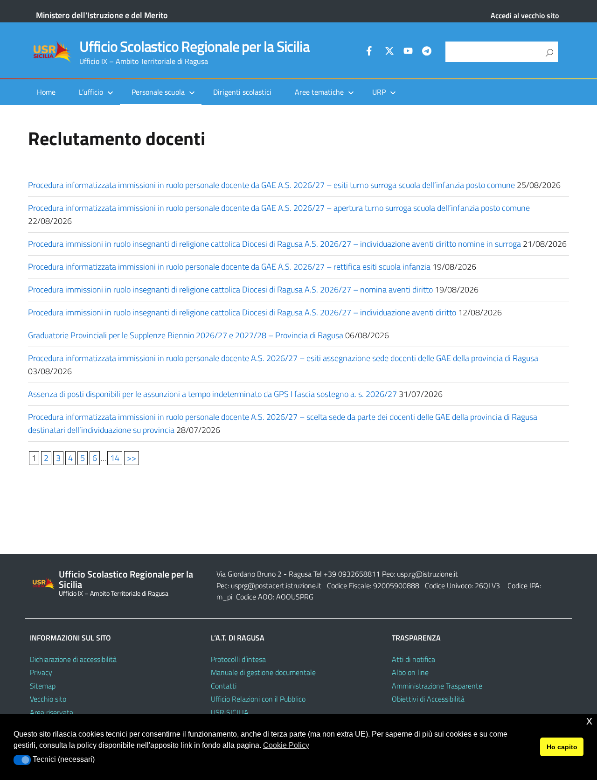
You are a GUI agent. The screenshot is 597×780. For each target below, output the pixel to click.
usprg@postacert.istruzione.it (276, 585)
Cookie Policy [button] (286, 745)
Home (46, 92)
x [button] (589, 720)
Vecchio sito (48, 698)
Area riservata (51, 712)
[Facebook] (370, 52)
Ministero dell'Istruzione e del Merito (102, 15)
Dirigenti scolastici (242, 92)
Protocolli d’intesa (238, 659)
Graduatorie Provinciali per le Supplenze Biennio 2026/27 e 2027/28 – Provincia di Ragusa (185, 335)
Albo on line (410, 672)
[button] (22, 760)
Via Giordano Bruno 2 (249, 573)
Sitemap (43, 685)
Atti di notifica (413, 659)
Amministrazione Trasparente (437, 685)
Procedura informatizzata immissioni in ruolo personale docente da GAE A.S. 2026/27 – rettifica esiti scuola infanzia (229, 266)
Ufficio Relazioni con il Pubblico (258, 698)
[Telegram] (426, 52)
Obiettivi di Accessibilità (428, 698)
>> (131, 458)
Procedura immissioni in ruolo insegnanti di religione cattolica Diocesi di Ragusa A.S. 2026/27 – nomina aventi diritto (230, 289)
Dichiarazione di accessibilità (73, 659)
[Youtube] (408, 52)
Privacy (41, 672)
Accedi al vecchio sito (525, 15)
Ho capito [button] (562, 747)
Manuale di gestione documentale (263, 672)
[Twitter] (389, 52)
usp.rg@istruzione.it (427, 573)
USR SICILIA (230, 712)
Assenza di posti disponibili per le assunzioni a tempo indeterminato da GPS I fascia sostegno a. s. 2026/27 (212, 394)
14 (114, 458)
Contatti (223, 685)
